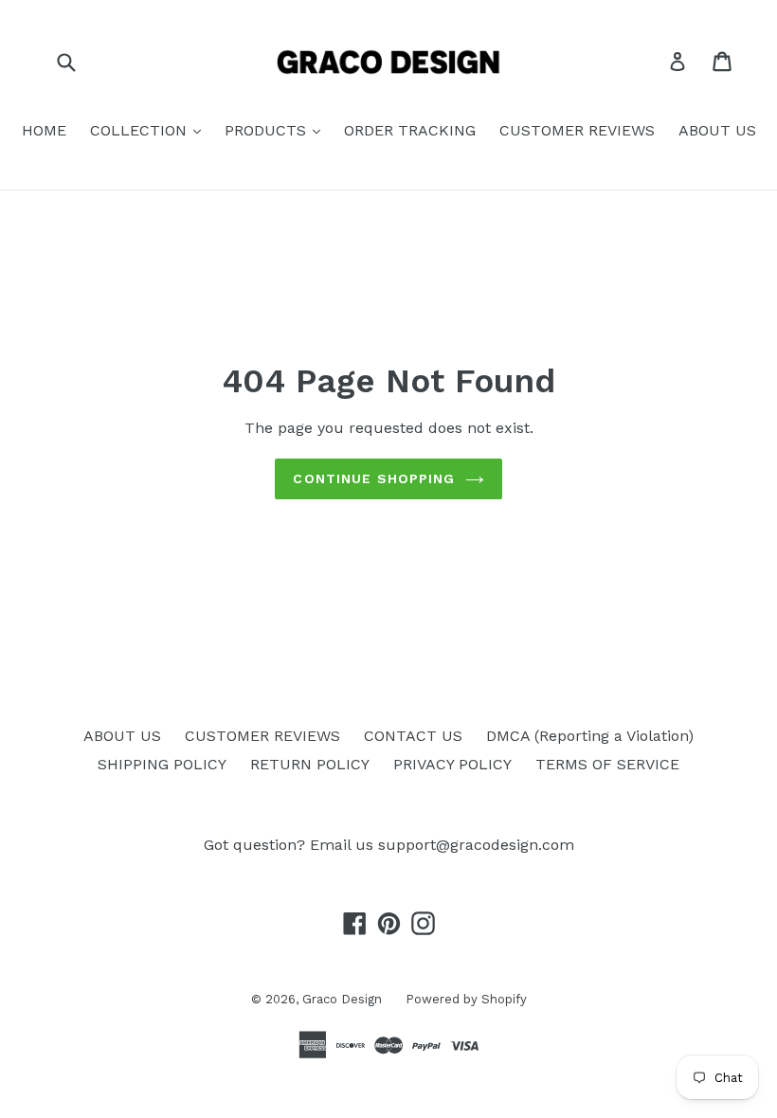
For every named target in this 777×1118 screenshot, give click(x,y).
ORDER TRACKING (410, 130)
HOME (44, 130)
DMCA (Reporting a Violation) (590, 736)
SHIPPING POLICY (162, 764)
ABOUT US (717, 130)
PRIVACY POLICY (452, 764)
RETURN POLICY (310, 764)
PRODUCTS (268, 130)
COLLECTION (140, 130)
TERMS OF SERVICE (607, 764)
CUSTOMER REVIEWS (577, 130)
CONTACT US (413, 736)
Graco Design (342, 999)
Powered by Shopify (466, 999)
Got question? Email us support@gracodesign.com (389, 845)
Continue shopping (374, 478)
